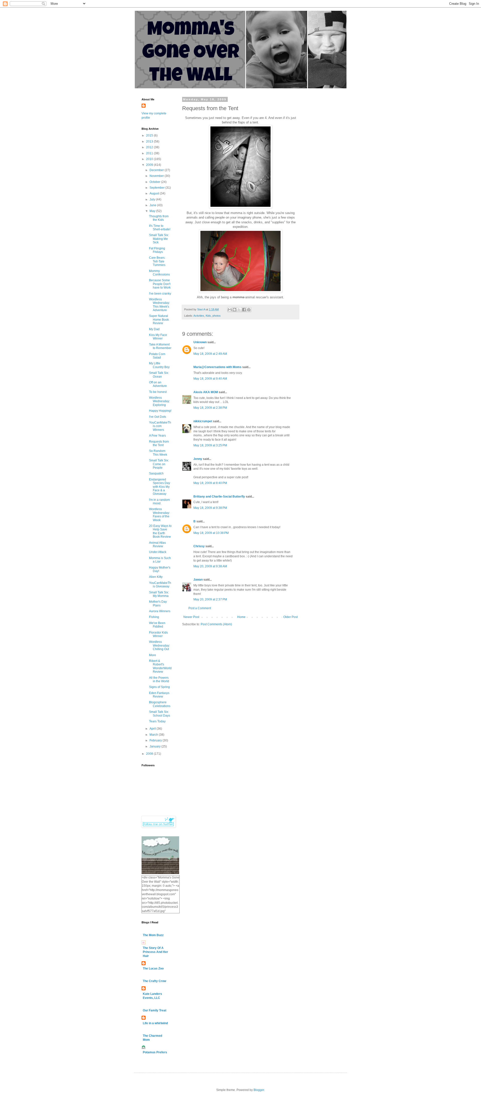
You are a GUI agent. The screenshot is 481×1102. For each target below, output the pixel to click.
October (155, 182)
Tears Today (157, 721)
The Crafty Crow (154, 981)
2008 (150, 753)
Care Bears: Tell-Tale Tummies (157, 261)
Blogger (259, 1090)
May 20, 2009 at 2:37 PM (210, 599)
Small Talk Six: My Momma (159, 594)
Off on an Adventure (158, 384)
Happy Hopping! (160, 410)
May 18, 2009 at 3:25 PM (210, 445)
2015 (150, 135)
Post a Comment (199, 608)
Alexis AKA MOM (205, 392)
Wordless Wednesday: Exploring (159, 401)
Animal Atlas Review (157, 544)
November (157, 176)
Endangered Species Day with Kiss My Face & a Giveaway (159, 487)
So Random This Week (158, 452)
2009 (150, 165)
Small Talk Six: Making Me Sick (159, 238)
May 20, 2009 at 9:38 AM (210, 566)
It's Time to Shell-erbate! (159, 227)
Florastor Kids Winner (158, 634)
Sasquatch (156, 473)
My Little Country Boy (159, 365)
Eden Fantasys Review (159, 694)
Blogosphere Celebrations (159, 704)
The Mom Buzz (153, 935)
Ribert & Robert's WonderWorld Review (160, 666)
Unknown (200, 342)
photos (216, 315)
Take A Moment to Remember (160, 346)
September (157, 187)
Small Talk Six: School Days (159, 713)
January (155, 746)
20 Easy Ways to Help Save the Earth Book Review (160, 531)
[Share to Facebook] (244, 309)
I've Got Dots (157, 417)
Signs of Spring (159, 687)
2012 (150, 147)
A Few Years (157, 435)
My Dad (154, 329)
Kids (208, 315)
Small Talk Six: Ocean (159, 374)
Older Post (290, 617)
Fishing (154, 617)
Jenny (197, 459)
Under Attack (157, 552)
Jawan (198, 579)
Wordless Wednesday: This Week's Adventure (159, 305)
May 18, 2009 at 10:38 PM (211, 533)
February (156, 740)
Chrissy (199, 546)
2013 (150, 141)
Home (241, 617)
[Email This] (229, 309)
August (155, 193)
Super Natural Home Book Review (159, 319)
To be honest (158, 392)
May (153, 211)
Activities (198, 315)
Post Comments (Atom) (216, 624)
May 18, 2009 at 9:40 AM (210, 378)
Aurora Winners (159, 611)
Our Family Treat (154, 1010)
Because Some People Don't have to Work (160, 284)
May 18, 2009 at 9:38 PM (210, 508)
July (153, 199)
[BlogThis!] (234, 309)
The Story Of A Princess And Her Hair (155, 952)
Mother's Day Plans (158, 603)
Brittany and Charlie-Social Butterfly (219, 496)
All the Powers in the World (159, 679)
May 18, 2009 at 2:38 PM (210, 407)
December (157, 170)
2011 (150, 153)
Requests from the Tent (159, 443)
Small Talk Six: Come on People (159, 464)
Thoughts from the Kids (159, 218)
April (153, 728)
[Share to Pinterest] (248, 309)
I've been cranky (160, 293)
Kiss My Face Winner (158, 336)
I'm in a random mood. (159, 501)
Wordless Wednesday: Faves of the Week (159, 514)
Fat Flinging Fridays (157, 250)
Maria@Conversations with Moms (217, 367)
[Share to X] (239, 309)
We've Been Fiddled (157, 624)
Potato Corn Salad (157, 355)
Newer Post (191, 617)
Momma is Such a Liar (160, 559)
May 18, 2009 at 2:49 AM (210, 354)
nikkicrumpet (202, 421)
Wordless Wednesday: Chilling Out (159, 645)
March (154, 734)
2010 (150, 159)
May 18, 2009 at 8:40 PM (210, 483)
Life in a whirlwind (155, 1023)
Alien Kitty (156, 577)
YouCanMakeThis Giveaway (160, 584)
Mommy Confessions (159, 272)
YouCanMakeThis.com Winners (160, 426)
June (153, 205)
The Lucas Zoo (153, 968)
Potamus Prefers (155, 1052)
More (152, 655)
